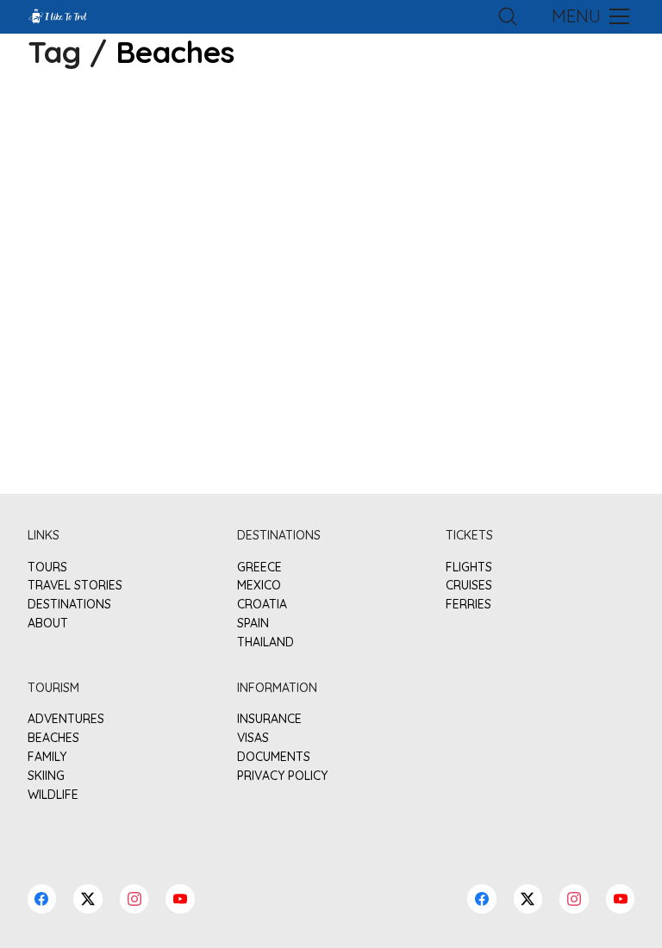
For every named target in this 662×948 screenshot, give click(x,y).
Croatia (262, 604)
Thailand (265, 642)
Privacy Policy (282, 776)
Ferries (468, 604)
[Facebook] (42, 899)
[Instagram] (134, 899)
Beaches (53, 738)
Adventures (66, 719)
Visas (253, 738)
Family (47, 757)
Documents (273, 757)
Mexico (259, 585)
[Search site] (507, 16)
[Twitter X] (88, 899)
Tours (47, 567)
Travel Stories (75, 585)
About (48, 623)
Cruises (469, 585)
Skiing (46, 776)
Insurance (269, 719)
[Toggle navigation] (588, 16)
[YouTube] (180, 899)
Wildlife (53, 795)
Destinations (69, 604)
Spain (253, 623)
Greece (259, 567)
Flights (469, 567)
